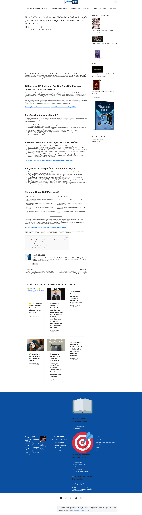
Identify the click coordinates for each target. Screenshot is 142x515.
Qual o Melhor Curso (80, 464)
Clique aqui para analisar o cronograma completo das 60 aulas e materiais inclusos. (49, 160)
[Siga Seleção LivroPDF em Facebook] (33, 264)
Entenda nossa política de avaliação (81, 510)
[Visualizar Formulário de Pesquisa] (115, 1)
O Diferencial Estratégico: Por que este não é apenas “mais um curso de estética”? (49, 239)
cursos (113, 8)
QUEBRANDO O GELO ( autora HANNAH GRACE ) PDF (28, 449)
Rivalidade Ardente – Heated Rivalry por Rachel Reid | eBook (104, 132)
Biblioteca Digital (59, 8)
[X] (71, 498)
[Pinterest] (76, 498)
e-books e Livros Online (80, 8)
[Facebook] (61, 498)
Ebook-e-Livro (100, 8)
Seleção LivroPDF (35, 27)
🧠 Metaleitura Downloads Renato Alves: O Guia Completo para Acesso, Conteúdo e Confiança (76, 349)
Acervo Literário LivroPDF (37, 8)
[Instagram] (66, 498)
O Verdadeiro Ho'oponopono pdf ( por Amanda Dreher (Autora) (35, 449)
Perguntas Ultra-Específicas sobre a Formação (40, 246)
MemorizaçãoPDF (80, 426)
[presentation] (35, 294)
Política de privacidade (102, 440)
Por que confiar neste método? (37, 241)
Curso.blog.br (78, 462)
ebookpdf (77, 428)
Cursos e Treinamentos (98, 139)
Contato (98, 450)
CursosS (77, 467)
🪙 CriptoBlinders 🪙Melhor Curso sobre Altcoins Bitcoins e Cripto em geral (35, 308)
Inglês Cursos (78, 469)
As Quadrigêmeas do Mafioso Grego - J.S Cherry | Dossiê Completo (43, 446)
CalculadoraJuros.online (81, 471)
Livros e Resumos (97, 144)
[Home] (25, 14)
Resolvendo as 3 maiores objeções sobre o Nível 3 (41, 243)
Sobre (97, 447)
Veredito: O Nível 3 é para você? (37, 248)
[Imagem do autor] (26, 27)
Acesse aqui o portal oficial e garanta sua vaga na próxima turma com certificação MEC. (50, 107)
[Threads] (81, 498)
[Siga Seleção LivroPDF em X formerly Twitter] (37, 264)
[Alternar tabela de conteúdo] (66, 237)
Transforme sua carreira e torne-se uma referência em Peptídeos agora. (45, 227)
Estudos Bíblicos (96, 141)
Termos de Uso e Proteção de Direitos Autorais (106, 444)
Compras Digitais (79, 484)
